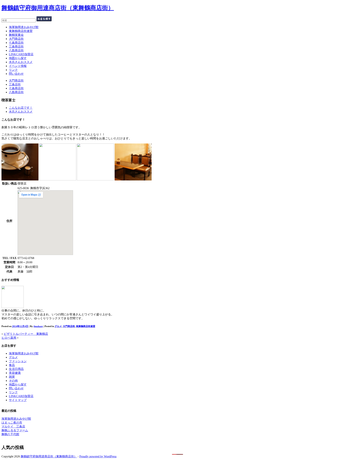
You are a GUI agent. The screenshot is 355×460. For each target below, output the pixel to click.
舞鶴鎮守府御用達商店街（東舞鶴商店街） (57, 7)
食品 (12, 365)
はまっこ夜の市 (11, 422)
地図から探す (18, 58)
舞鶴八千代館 (10, 434)
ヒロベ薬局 (8, 337)
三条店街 (15, 84)
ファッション (18, 361)
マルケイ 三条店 (13, 426)
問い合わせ (16, 73)
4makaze (38, 326)
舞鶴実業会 (16, 34)
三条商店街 (16, 46)
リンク (13, 69)
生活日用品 (16, 369)
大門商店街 (16, 38)
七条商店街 (16, 42)
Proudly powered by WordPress (97, 456)
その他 (13, 380)
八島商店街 (16, 50)
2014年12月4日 (20, 326)
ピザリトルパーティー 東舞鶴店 (26, 333)
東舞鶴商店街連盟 (21, 31)
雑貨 (12, 376)
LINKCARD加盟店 (21, 54)
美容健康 (15, 372)
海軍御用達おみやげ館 (23, 27)
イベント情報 (18, 65)
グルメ (58, 326)
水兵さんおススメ (21, 62)
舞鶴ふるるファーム (14, 430)
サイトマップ (18, 400)
